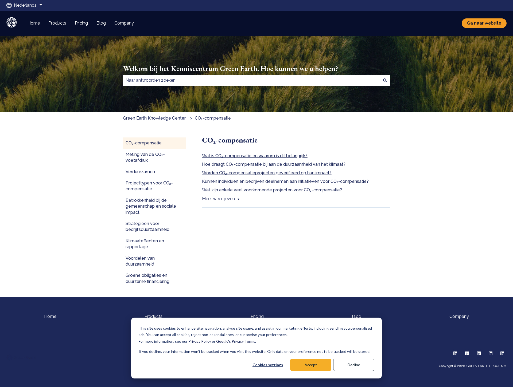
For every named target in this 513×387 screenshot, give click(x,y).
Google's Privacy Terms (235, 341)
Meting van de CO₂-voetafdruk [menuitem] (145, 157)
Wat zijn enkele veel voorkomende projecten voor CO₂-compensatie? (272, 189)
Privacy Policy (199, 341)
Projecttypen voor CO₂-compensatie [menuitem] (149, 185)
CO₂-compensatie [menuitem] (144, 142)
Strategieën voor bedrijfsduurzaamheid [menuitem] (147, 226)
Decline (354, 364)
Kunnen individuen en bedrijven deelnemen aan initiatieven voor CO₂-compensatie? (285, 181)
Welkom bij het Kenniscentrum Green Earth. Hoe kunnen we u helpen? (230, 68)
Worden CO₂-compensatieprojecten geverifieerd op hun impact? (267, 172)
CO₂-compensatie (213, 118)
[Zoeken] (385, 80)
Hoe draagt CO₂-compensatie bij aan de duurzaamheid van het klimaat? (273, 164)
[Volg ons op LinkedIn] (455, 353)
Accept (311, 364)
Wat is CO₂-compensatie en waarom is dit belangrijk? (255, 155)
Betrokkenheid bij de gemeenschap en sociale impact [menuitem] (151, 206)
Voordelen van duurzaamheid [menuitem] (140, 261)
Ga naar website (484, 23)
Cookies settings (267, 364)
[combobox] (251, 80)
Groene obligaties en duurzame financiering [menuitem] (147, 278)
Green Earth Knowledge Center (154, 118)
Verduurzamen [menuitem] (140, 171)
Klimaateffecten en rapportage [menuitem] (145, 243)
